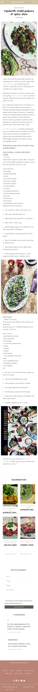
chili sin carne (10, 545)
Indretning (9, 673)
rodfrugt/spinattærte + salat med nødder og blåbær (10, 513)
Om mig (4, 670)
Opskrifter (14, 508)
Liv (8, 620)
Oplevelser (18, 673)
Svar (31, 618)
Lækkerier (5, 541)
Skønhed (19, 670)
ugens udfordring (8, 84)
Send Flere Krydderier (10, 129)
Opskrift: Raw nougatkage (15, 554)
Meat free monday (7, 508)
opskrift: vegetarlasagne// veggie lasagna (27, 545)
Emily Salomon (18, 2)
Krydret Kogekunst (18, 96)
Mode (12, 670)
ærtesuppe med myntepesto (27, 510)
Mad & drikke (19, 8)
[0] (35, 2)
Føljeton (28, 673)
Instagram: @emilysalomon (19, 662)
